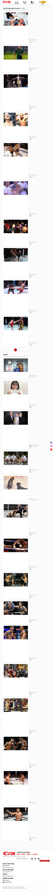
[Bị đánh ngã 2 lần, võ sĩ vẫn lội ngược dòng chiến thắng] (16, 743)
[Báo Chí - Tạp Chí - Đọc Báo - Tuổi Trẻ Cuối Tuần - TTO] (24, 854)
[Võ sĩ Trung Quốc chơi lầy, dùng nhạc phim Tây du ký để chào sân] (16, 814)
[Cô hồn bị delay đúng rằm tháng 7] (16, 365)
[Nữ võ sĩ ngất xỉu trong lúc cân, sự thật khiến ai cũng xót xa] (16, 705)
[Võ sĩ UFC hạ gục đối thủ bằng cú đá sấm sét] (16, 255)
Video (30, 499)
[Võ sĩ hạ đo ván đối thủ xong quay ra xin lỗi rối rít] (16, 545)
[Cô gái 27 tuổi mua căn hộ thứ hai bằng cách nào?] (16, 387)
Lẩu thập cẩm (30, 406)
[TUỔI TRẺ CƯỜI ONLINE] (9, 853)
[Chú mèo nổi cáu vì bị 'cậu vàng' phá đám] (16, 482)
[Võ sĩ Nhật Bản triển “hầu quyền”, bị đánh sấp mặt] (16, 580)
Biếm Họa (30, 376)
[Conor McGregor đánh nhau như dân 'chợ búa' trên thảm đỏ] (16, 226)
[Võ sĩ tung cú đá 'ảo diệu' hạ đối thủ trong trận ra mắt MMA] (16, 150)
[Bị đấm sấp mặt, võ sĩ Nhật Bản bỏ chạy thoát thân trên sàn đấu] (16, 81)
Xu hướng (16, 2)
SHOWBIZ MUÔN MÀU (31, 446)
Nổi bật (25, 2)
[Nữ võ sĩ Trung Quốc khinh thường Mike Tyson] (16, 608)
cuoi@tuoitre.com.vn (8, 871)
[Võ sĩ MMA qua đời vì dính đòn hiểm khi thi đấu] (16, 119)
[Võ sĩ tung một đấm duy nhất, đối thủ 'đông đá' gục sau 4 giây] (16, 188)
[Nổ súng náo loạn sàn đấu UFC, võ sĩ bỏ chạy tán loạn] (16, 671)
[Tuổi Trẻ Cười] (38, 858)
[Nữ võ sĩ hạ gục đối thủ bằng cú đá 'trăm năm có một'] (16, 287)
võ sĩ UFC (22, 8)
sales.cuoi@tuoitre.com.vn (9, 867)
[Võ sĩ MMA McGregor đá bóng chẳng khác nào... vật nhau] (16, 53)
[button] (39, 2)
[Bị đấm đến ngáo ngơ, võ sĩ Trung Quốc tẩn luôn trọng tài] (16, 511)
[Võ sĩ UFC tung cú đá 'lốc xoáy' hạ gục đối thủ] (16, 323)
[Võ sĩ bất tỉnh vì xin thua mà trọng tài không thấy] (16, 19)
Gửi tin (44, 2)
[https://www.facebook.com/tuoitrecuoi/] (32, 858)
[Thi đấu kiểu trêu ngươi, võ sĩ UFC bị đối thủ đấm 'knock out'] (16, 778)
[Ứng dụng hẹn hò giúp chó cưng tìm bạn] (16, 458)
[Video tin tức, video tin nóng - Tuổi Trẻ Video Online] (29, 854)
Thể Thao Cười (30, 41)
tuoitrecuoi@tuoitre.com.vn (9, 876)
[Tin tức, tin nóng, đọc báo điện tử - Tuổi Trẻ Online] (19, 854)
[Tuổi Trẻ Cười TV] (35, 858)
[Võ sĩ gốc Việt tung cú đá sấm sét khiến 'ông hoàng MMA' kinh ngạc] (16, 632)
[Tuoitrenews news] (35, 854)
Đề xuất (32, 2)
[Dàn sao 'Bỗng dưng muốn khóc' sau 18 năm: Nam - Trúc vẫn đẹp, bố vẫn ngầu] (16, 418)
